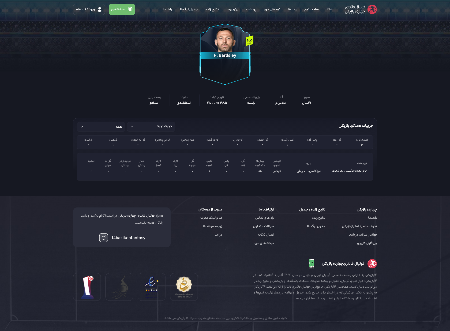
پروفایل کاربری (367, 243)
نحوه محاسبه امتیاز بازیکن (359, 226)
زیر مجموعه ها (212, 226)
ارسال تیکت (266, 234)
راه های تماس (264, 218)
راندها (292, 9)
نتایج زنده (212, 9)
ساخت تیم (311, 9)
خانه (329, 9)
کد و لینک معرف (211, 218)
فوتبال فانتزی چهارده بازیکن (136, 215)
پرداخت (251, 9)
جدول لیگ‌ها (189, 9)
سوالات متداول (263, 226)
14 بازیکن (182, 318)
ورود (86, 9)
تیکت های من (264, 243)
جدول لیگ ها (316, 226)
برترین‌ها (232, 9)
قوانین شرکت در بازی (363, 234)
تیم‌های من (272, 9)
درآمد (218, 234)
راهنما (167, 9)
